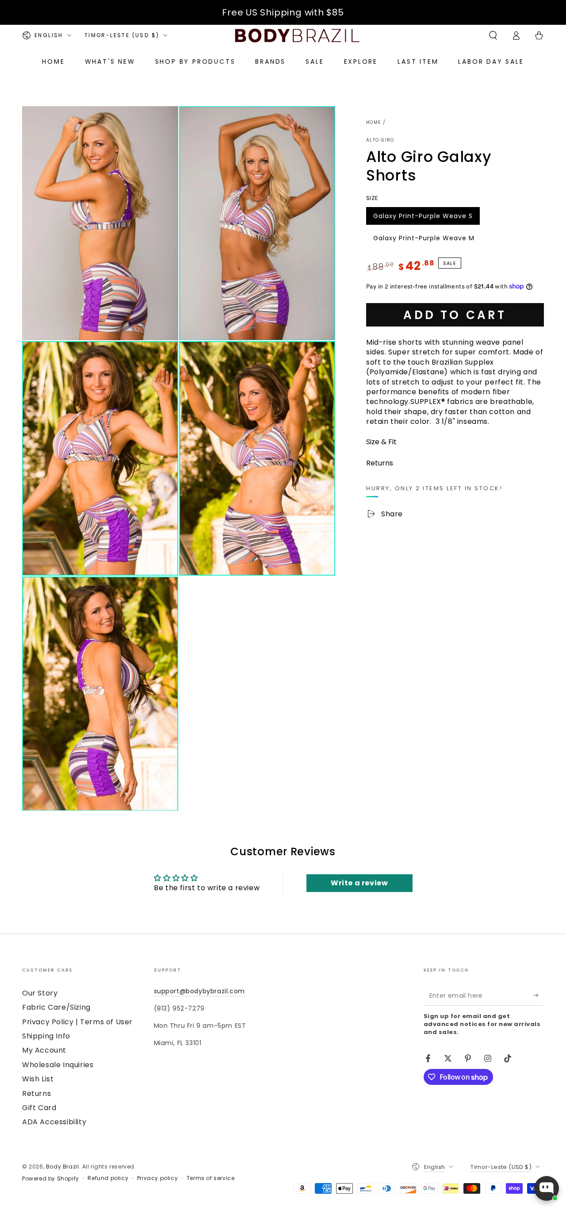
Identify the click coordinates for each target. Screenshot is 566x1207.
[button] (493, 35)
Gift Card (39, 1108)
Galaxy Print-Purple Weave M (423, 239)
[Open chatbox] (546, 1188)
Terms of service (211, 1178)
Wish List (38, 1079)
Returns (36, 1093)
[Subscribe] (539, 995)
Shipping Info (46, 1036)
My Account (44, 1050)
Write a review (359, 883)
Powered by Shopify (50, 1178)
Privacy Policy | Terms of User (77, 1022)
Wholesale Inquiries (57, 1065)
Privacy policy (157, 1178)
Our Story (39, 993)
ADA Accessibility (54, 1122)
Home (373, 122)
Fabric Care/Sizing (56, 1007)
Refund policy (108, 1178)
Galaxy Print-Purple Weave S (423, 217)
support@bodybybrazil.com (199, 991)
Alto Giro (380, 140)
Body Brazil (62, 1166)
